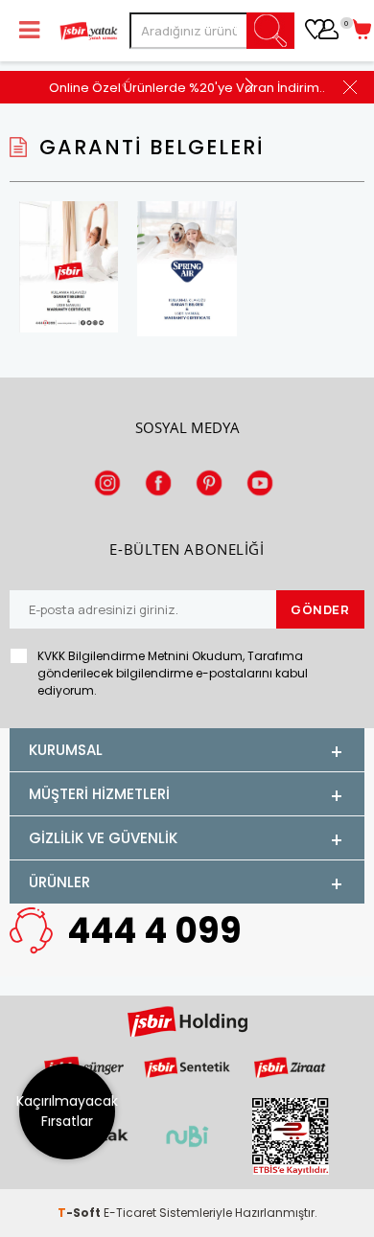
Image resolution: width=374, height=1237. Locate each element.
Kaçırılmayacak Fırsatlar (67, 1111)
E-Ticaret (130, 1212)
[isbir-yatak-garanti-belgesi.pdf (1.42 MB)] (68, 268)
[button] (249, 84)
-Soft (81, 1212)
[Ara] (271, 30)
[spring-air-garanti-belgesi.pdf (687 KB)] (186, 270)
